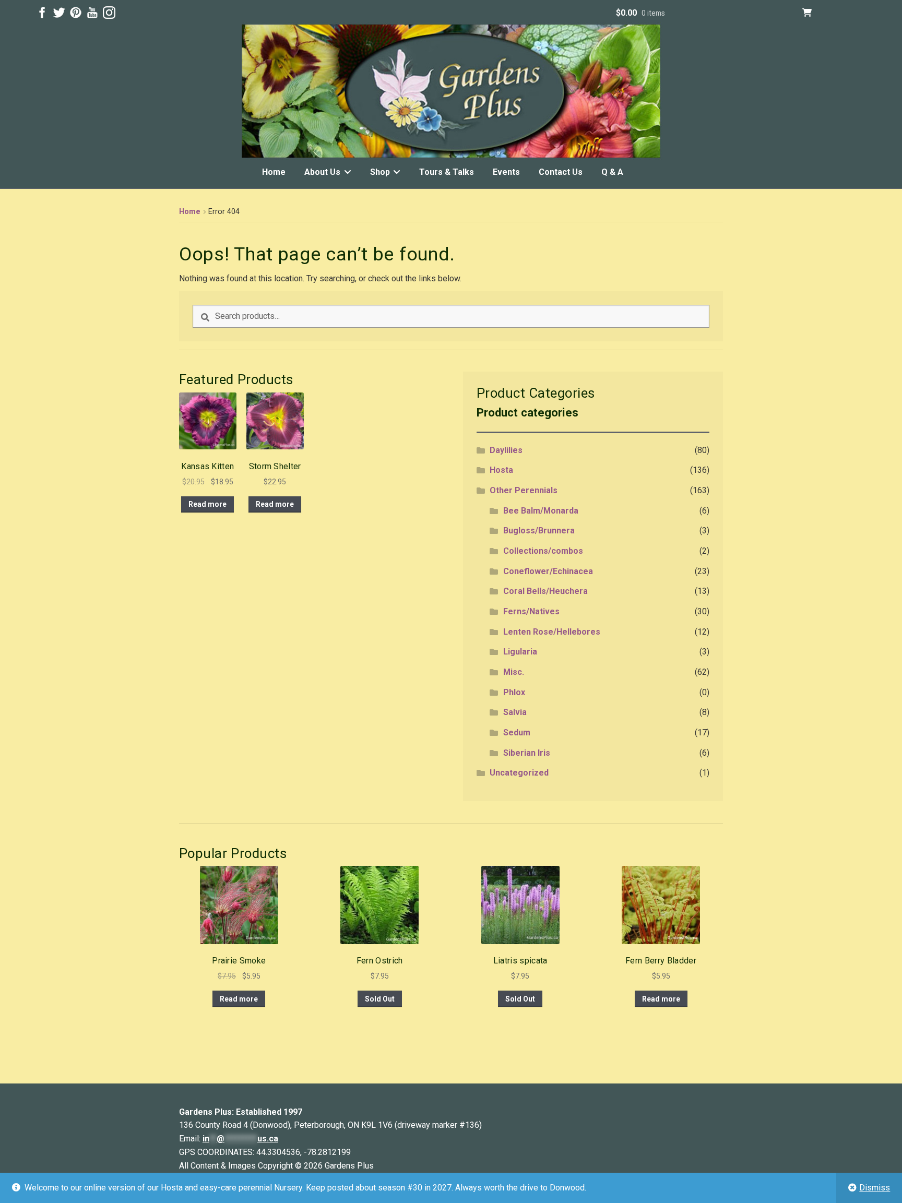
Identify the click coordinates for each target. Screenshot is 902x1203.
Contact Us (561, 172)
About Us (322, 172)
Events (506, 172)
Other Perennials (523, 490)
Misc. (513, 672)
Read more (207, 504)
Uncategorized (519, 773)
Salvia (515, 712)
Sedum (516, 732)
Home (274, 172)
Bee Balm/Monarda (540, 511)
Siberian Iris (526, 753)
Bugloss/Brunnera (539, 530)
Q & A (612, 172)
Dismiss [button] (874, 1188)
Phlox (514, 692)
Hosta (501, 470)
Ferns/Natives (531, 611)
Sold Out (380, 999)
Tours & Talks (446, 172)
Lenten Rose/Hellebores (551, 632)
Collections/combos (543, 551)
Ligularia (520, 652)
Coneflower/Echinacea (548, 571)
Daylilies (506, 450)
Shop (380, 172)
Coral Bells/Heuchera (545, 591)
